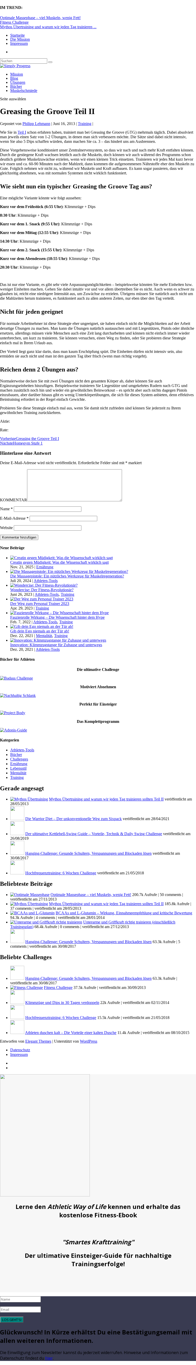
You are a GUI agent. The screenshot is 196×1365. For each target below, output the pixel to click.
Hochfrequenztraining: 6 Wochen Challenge (60, 873)
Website (6, 528)
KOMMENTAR (13, 500)
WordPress (88, 1041)
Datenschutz (20, 1050)
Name (6, 509)
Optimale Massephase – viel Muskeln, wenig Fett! (40, 18)
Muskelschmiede (23, 90)
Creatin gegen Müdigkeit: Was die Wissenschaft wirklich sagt (59, 562)
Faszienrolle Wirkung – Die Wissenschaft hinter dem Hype (57, 617)
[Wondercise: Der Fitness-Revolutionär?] (44, 585)
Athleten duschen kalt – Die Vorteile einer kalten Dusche (70, 1032)
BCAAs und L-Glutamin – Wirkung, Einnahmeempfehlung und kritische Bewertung (124, 913)
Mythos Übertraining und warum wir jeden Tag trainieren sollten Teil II (106, 799)
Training (84, 123)
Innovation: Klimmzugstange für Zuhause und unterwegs (56, 645)
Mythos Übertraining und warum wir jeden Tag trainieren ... (48, 27)
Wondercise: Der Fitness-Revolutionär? (42, 590)
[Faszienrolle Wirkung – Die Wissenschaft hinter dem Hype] (59, 613)
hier (49, 1358)
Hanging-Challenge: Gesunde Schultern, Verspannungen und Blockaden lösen (88, 853)
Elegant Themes (38, 1041)
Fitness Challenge (14, 22)
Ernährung (44, 567)
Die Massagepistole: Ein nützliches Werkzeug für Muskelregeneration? (67, 576)
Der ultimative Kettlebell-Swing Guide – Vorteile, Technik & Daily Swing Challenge (93, 834)
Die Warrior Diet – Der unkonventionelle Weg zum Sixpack (73, 819)
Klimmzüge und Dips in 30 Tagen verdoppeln (62, 1002)
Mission (16, 74)
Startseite (17, 35)
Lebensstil (18, 768)
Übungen (17, 82)
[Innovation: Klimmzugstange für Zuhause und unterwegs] (58, 640)
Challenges (19, 759)
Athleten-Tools (46, 580)
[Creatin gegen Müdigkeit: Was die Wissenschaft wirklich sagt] (61, 558)
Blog (14, 78)
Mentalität (44, 635)
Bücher (16, 86)
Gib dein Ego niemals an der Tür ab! (39, 631)
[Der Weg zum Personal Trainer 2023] (41, 599)
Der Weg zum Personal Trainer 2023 (39, 603)
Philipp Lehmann (36, 123)
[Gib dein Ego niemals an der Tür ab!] (41, 626)
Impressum (19, 43)
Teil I (22, 132)
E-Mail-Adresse (14, 518)
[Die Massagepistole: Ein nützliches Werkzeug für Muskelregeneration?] (69, 571)
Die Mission (20, 39)
